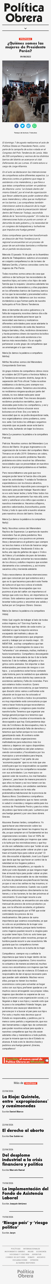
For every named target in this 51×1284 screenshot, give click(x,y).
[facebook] (16, 126)
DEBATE (31, 1257)
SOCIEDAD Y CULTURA (19, 1254)
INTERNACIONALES (31, 1249)
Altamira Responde (25, 1263)
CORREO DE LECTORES (15, 1257)
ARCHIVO (41, 1257)
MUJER (31, 1251)
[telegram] (28, 126)
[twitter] (22, 126)
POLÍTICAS (25, 39)
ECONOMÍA (41, 1251)
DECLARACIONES (20, 1260)
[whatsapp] (34, 126)
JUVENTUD (36, 1254)
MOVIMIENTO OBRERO (15, 1251)
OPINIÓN (34, 1260)
